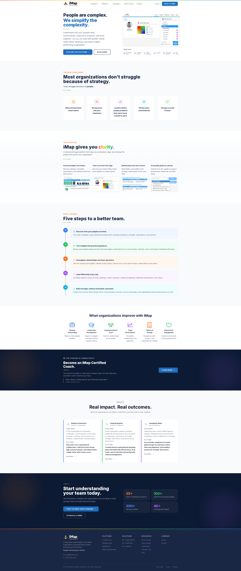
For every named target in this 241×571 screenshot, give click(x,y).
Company (116, 4)
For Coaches (126, 546)
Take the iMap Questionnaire (79, 509)
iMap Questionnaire (109, 549)
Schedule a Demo (74, 515)
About (163, 540)
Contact (139, 4)
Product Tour (107, 540)
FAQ (143, 553)
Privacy (175, 567)
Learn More (167, 370)
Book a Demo (169, 4)
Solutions (94, 4)
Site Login (159, 567)
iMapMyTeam (107, 543)
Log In (157, 4)
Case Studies (146, 543)
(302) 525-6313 (71, 558)
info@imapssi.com (72, 555)
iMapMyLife (106, 546)
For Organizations (128, 540)
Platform (105, 4)
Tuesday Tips (146, 549)
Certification (146, 546)
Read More (70, 456)
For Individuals (127, 543)
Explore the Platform (76, 52)
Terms (168, 567)
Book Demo (102, 52)
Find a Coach (128, 4)
